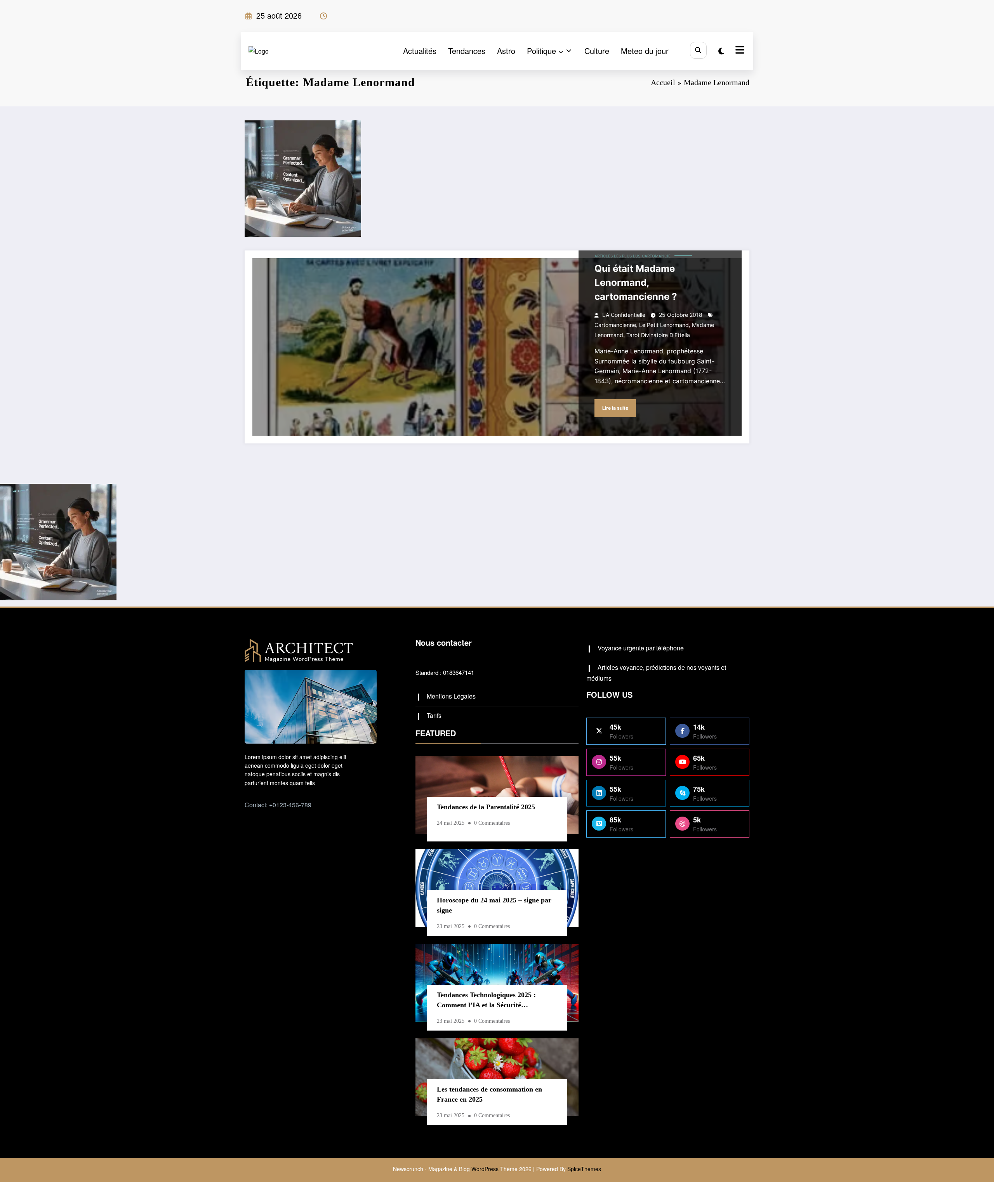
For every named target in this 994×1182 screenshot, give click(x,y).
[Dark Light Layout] (721, 50)
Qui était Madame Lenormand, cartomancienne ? (635, 282)
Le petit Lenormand (664, 325)
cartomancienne (615, 325)
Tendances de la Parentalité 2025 (486, 807)
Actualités (419, 50)
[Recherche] (698, 50)
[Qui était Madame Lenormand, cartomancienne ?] (497, 347)
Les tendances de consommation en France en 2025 (489, 1094)
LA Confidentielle (623, 314)
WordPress (485, 1169)
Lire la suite (615, 408)
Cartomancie (656, 256)
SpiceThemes (584, 1169)
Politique (541, 50)
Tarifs (434, 715)
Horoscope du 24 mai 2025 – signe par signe (494, 905)
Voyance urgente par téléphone (641, 647)
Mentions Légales (451, 696)
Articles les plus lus (617, 256)
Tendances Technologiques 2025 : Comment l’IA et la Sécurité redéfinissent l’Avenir (486, 1001)
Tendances (466, 50)
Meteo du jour (645, 50)
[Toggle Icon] (738, 51)
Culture (596, 50)
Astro (506, 50)
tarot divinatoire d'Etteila (658, 335)
